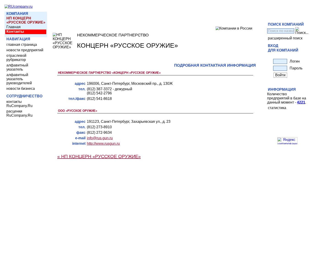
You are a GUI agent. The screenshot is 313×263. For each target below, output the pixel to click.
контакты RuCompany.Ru (19, 104)
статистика (277, 108)
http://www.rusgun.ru (103, 143)
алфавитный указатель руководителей (19, 79)
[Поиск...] (301, 31)
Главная (13, 27)
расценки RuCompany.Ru (19, 113)
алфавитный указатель (17, 67)
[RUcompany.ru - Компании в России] (19, 6)
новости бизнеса (20, 88)
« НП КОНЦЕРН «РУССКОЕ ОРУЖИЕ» (99, 156)
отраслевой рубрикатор (16, 58)
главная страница (21, 45)
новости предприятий (24, 50)
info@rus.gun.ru (100, 138)
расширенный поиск (285, 38)
